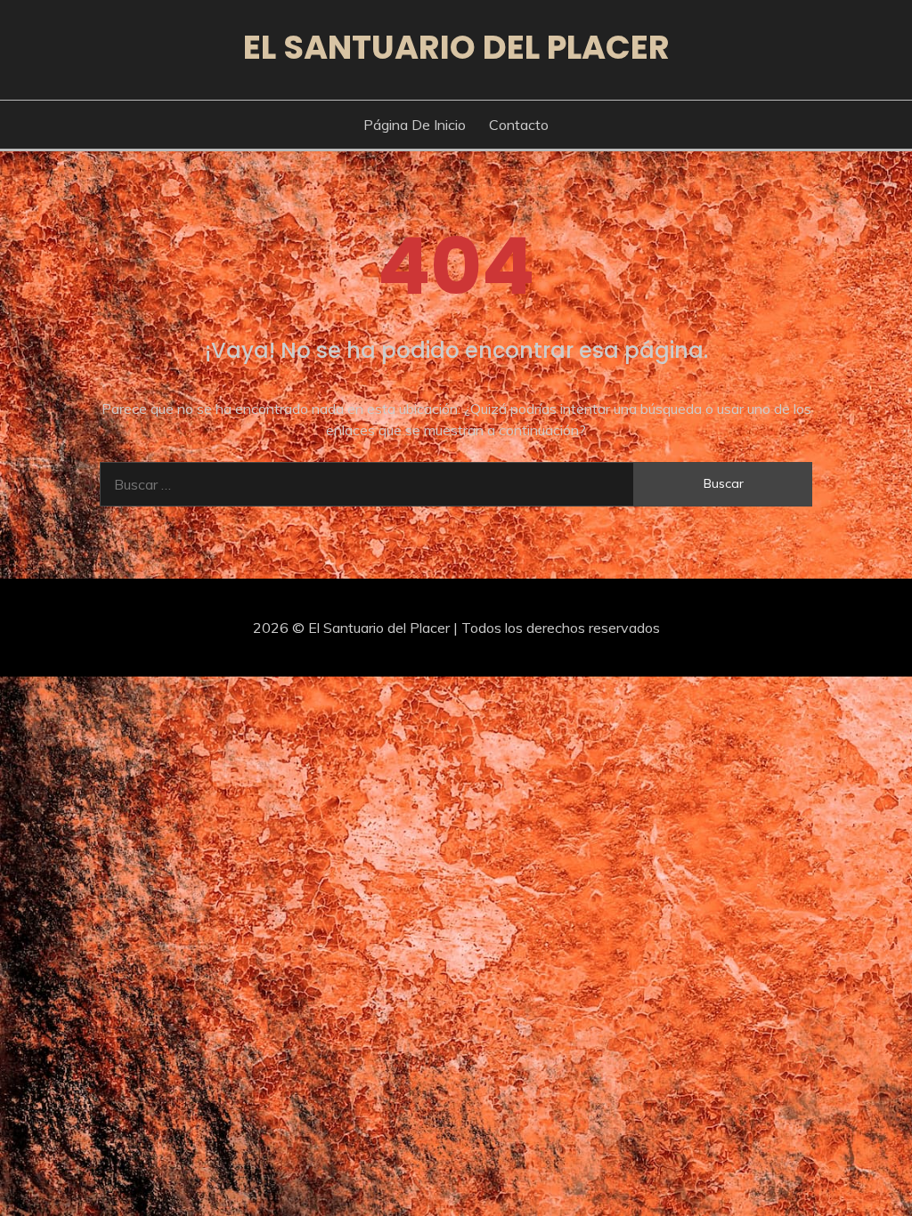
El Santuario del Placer (456, 47)
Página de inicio (414, 125)
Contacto (519, 125)
